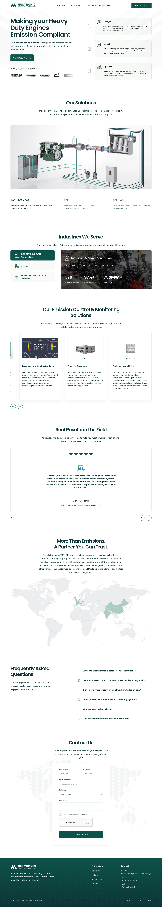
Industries (75, 5)
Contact (95, 883)
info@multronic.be (129, 887)
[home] (23, 5)
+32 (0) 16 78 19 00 (129, 880)
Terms (128, 900)
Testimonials (89, 5)
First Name (63, 769)
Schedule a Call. (22, 57)
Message (63, 800)
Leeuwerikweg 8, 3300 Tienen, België (136, 873)
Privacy (138, 900)
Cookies (148, 900)
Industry (62, 790)
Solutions (62, 5)
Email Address (65, 780)
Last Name (86, 769)
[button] (13, 406)
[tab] (32, 202)
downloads (105, 5)
